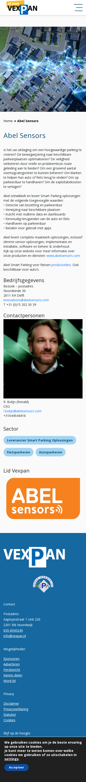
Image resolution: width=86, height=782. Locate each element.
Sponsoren (11, 658)
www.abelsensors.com (63, 255)
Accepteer (16, 767)
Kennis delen (12, 675)
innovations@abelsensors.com (26, 300)
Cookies (9, 720)
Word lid (9, 681)
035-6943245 (13, 630)
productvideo (61, 265)
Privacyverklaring (15, 709)
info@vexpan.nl (14, 636)
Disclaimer (11, 703)
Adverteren (11, 664)
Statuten (9, 714)
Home (8, 121)
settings (11, 759)
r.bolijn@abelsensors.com (22, 411)
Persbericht (11, 669)
